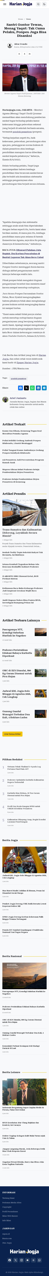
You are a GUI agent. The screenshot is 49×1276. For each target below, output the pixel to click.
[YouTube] (27, 1260)
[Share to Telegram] (44, 388)
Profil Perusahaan (10, 1212)
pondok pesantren (22, 132)
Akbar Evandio (20, 44)
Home (20, 19)
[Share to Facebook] (20, 388)
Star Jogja (7, 1243)
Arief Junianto (18, 398)
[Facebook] (9, 1260)
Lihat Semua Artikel (12, 734)
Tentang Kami (8, 1198)
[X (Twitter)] (15, 1260)
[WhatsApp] (39, 1260)
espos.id (6, 1234)
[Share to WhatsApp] (32, 388)
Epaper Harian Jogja (27, 362)
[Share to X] (26, 388)
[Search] (38, 4)
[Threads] (33, 1260)
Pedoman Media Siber (11, 1203)
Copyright (6, 1207)
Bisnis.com (7, 1238)
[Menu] (4, 4)
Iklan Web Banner (10, 1216)
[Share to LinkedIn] (38, 388)
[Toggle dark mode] (44, 4)
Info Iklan (6, 1220)
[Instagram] (21, 1260)
